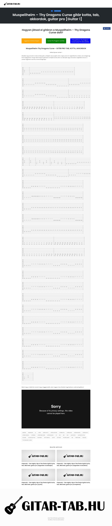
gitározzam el (25, 435)
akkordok (30, 432)
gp (56, 435)
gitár (39, 432)
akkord (24, 432)
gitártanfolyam (41, 435)
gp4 (64, 435)
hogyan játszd (31, 437)
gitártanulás (50, 435)
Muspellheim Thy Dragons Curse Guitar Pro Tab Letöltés (80, 41)
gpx (67, 435)
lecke (53, 437)
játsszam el (47, 437)
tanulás (84, 437)
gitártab (33, 435)
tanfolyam (77, 437)
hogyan (24, 437)
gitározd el (85, 432)
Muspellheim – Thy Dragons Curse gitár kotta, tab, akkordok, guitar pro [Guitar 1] (56, 16)
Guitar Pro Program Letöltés (56, 41)
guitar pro (73, 435)
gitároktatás (77, 432)
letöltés (59, 437)
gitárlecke (69, 432)
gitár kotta (45, 432)
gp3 (60, 435)
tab (72, 437)
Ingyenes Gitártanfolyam (31, 41)
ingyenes (39, 437)
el (35, 432)
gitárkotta (62, 432)
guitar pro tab (81, 435)
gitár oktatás (54, 432)
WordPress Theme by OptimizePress (56, 519)
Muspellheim (57, 11)
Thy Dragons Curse (27, 440)
